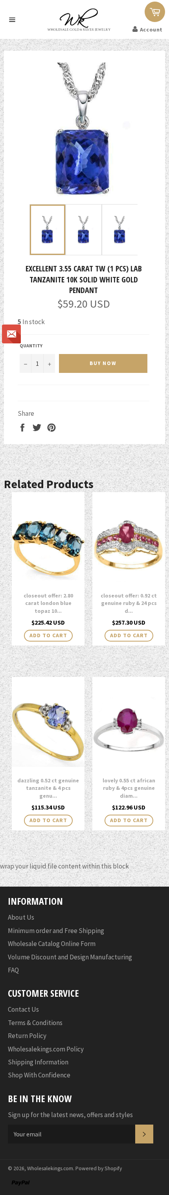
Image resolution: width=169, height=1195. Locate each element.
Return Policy (27, 1035)
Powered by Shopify (98, 1168)
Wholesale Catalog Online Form (52, 943)
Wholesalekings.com (50, 1168)
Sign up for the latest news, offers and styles (70, 1114)
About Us (21, 917)
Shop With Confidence (39, 1075)
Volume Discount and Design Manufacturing (70, 957)
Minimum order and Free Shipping (56, 930)
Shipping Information (38, 1062)
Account (151, 29)
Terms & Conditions (35, 1022)
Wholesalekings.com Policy (46, 1049)
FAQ (13, 970)
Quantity (31, 346)
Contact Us (23, 1009)
